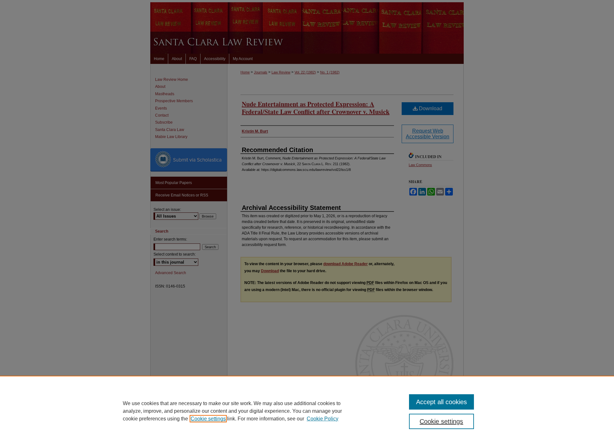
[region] (307, 411)
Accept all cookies (441, 401)
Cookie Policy (322, 418)
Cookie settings (208, 418)
